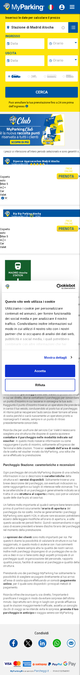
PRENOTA (66, 176)
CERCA (42, 92)
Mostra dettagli (55, 357)
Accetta (40, 371)
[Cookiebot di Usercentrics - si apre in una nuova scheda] (57, 286)
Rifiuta (40, 385)
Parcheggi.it (41, 670)
